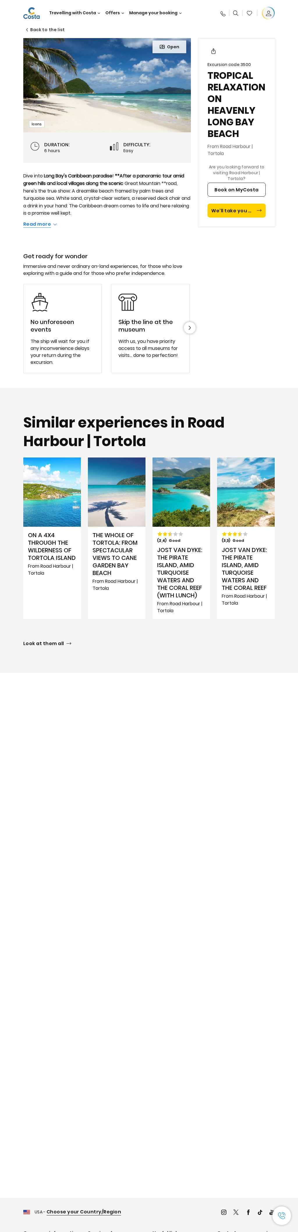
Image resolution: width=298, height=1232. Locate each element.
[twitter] (236, 1213)
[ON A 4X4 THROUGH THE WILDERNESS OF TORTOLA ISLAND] (52, 538)
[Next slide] (190, 328)
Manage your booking (153, 13)
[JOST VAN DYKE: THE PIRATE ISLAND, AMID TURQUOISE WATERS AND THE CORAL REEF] (246, 538)
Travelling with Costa (72, 13)
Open (173, 47)
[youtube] (272, 1213)
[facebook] (248, 1213)
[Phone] (222, 13)
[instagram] (223, 1213)
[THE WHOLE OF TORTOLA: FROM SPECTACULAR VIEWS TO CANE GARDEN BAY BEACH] (117, 538)
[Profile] (268, 13)
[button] (249, 13)
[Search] (235, 13)
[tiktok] (260, 1213)
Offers (112, 13)
